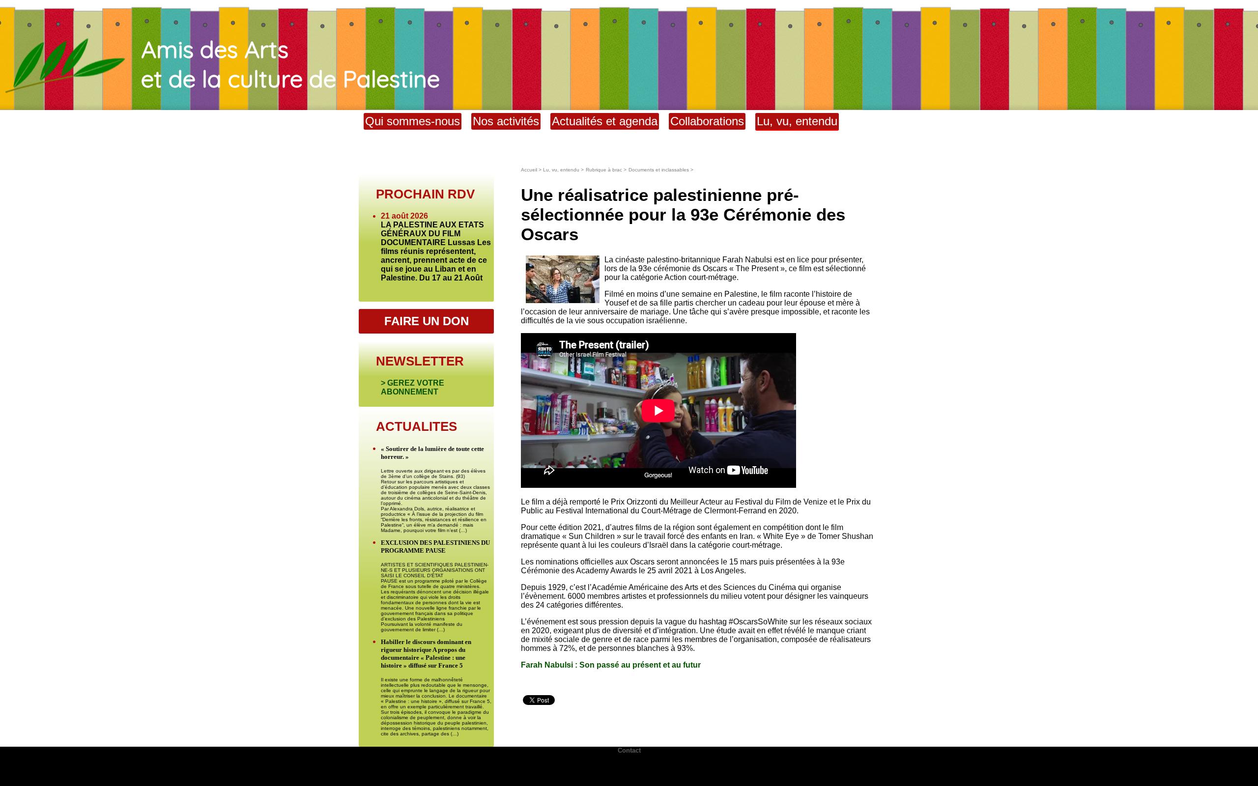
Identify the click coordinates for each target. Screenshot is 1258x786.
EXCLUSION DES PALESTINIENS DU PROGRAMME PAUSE (435, 546)
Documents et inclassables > (661, 169)
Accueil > (532, 169)
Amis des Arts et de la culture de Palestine (290, 63)
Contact (629, 750)
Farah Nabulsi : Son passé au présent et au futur (611, 665)
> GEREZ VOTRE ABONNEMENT (412, 387)
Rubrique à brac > (606, 169)
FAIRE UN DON (426, 321)
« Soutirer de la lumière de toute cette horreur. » (432, 452)
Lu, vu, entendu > (563, 169)
